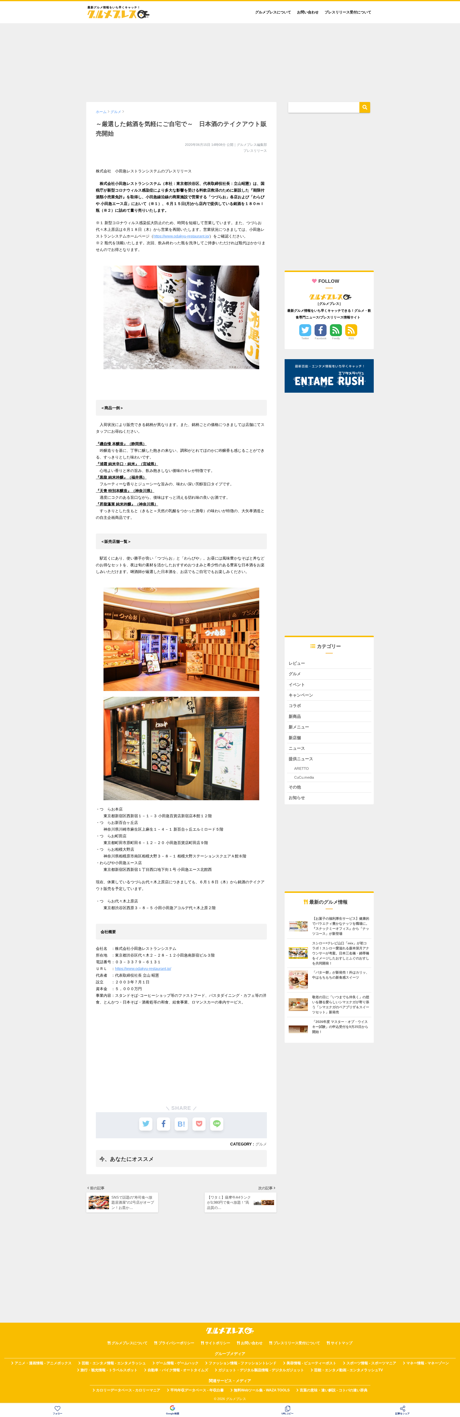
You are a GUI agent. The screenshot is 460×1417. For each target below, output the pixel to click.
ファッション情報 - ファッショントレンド (242, 1363)
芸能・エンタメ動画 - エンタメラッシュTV (348, 1370)
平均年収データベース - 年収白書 (197, 1390)
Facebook (321, 338)
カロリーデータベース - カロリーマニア (128, 1390)
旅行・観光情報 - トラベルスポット (109, 1370)
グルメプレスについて (273, 12)
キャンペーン (301, 695)
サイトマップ (341, 1343)
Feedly (336, 338)
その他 (295, 787)
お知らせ (297, 797)
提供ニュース (301, 759)
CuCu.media (304, 777)
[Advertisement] (230, 60)
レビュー (297, 663)
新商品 (295, 716)
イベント (297, 684)
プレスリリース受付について (348, 12)
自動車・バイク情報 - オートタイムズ (178, 1370)
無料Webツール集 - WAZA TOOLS (262, 1390)
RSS (351, 338)
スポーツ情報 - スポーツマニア (371, 1363)
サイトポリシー (217, 1343)
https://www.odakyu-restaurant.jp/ (181, 236)
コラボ (295, 705)
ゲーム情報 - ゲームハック (177, 1363)
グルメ (261, 1144)
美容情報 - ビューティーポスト (311, 1363)
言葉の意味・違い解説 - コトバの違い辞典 (334, 1390)
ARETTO (301, 768)
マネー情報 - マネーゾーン (427, 1363)
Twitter (305, 338)
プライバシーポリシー (176, 1343)
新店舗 (295, 738)
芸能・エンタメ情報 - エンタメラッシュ (114, 1363)
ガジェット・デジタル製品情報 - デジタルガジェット (261, 1370)
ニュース (297, 748)
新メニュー (299, 727)
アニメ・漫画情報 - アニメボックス (43, 1363)
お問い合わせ (308, 12)
